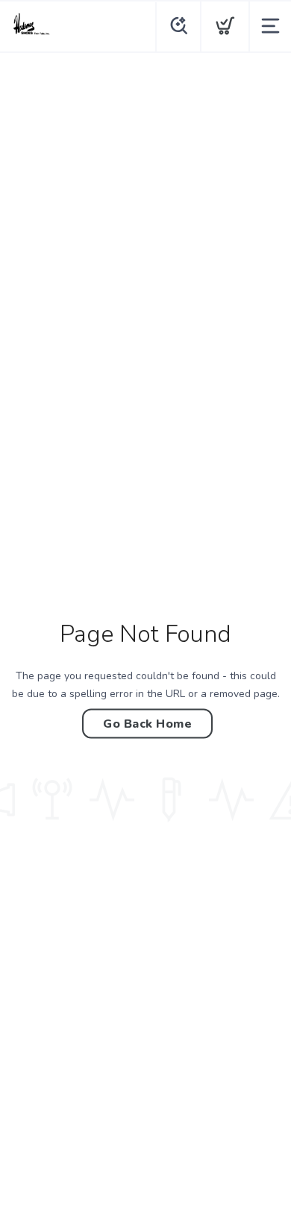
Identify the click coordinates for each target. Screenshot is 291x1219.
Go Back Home (147, 723)
